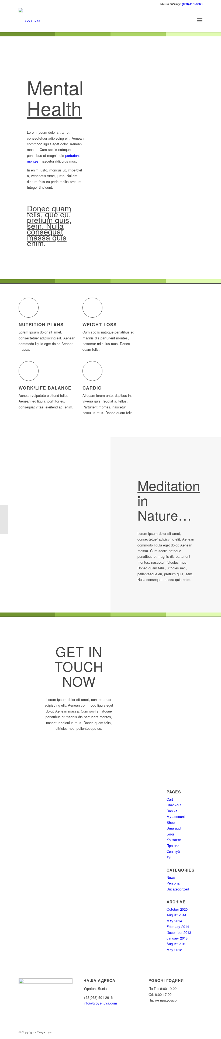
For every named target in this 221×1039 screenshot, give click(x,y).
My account (176, 816)
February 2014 (178, 926)
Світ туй (173, 851)
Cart (170, 799)
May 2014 (174, 920)
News (171, 877)
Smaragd (174, 828)
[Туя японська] (4, 519)
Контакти (174, 839)
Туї (169, 856)
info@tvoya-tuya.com (100, 1003)
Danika (172, 810)
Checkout (174, 804)
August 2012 (176, 943)
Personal (173, 883)
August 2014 (176, 914)
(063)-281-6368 (192, 4)
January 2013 (177, 938)
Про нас (173, 845)
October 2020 (177, 909)
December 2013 (179, 932)
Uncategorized (178, 889)
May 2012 (174, 949)
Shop (171, 822)
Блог (170, 834)
